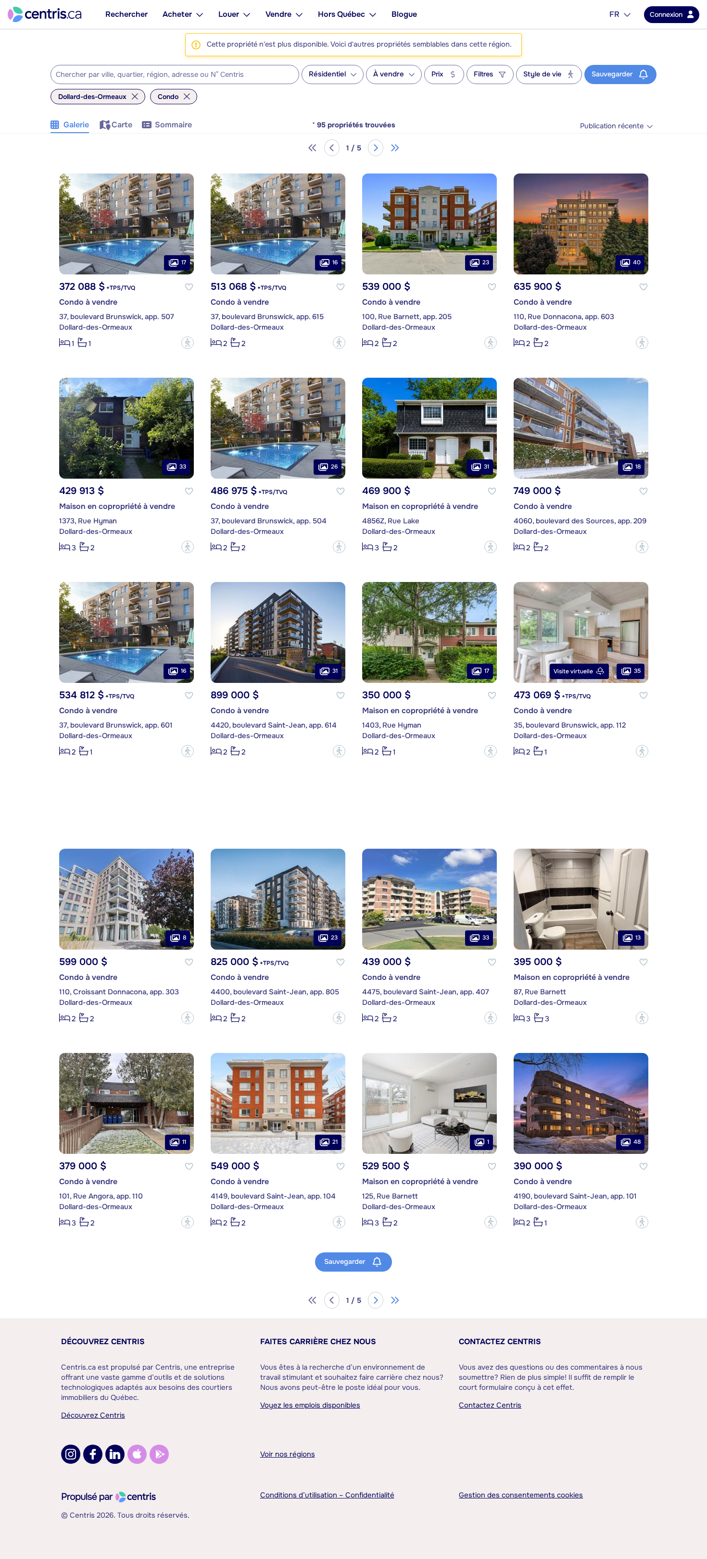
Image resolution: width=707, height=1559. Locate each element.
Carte (122, 125)
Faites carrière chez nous (318, 1341)
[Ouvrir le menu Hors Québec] (373, 14)
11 (184, 1142)
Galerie (76, 125)
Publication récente (612, 126)
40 (637, 262)
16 (335, 262)
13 (638, 937)
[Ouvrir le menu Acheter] (199, 14)
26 (334, 466)
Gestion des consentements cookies (521, 1495)
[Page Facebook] (92, 1454)
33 (182, 466)
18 (638, 466)
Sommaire (173, 125)
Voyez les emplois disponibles (310, 1405)
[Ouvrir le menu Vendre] (299, 14)
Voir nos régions (287, 1454)
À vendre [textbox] (388, 74)
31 (486, 466)
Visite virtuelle (573, 671)
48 (637, 1142)
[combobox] (174, 74)
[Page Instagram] (70, 1454)
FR (614, 14)
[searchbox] (169, 75)
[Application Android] (159, 1454)
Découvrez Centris (103, 1341)
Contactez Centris (500, 1341)
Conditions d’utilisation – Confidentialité (327, 1495)
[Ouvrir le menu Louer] (247, 14)
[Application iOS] (137, 1454)
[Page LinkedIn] (115, 1454)
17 (183, 262)
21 (335, 1142)
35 (637, 671)
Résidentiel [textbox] (327, 74)
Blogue (404, 14)
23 (485, 262)
